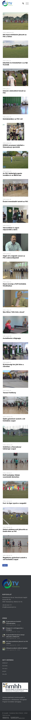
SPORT (4, 671)
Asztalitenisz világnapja (12, 338)
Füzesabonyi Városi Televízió (16, 713)
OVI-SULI (4, 668)
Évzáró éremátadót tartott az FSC (15, 201)
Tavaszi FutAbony (9, 393)
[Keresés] (22, 3)
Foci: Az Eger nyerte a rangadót (14, 503)
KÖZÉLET (5, 663)
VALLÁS (4, 674)
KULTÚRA (4, 665)
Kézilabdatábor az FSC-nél (13, 119)
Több (4, 565)
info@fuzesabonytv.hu (9, 607)
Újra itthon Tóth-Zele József (13, 312)
